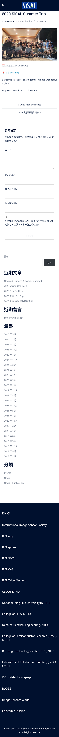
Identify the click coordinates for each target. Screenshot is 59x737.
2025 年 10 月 (11, 349)
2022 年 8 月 (10, 395)
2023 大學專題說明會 (28, 112)
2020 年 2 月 (10, 425)
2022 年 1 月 (10, 400)
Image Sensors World (16, 700)
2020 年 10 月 (11, 420)
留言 (8, 150)
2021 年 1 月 (10, 415)
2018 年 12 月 (11, 446)
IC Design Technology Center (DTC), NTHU (28, 651)
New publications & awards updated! (23, 280)
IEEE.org (7, 536)
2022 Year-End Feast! (30, 104)
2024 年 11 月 (11, 359)
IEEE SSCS (8, 558)
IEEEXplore (9, 547)
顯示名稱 (10, 175)
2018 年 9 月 (10, 451)
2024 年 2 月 (10, 364)
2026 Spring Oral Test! (15, 285)
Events (42, 21)
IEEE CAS (7, 569)
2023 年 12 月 (11, 374)
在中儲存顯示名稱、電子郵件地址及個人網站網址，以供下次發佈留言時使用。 (29, 222)
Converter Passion (13, 711)
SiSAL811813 (11, 21)
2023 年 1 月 (10, 385)
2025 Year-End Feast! (14, 291)
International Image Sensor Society (24, 525)
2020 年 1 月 (10, 430)
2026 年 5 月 (10, 334)
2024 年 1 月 (10, 370)
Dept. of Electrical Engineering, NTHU (25, 625)
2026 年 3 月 (10, 339)
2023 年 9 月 (10, 380)
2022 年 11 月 (11, 390)
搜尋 (6, 256)
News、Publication (14, 482)
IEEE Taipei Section (14, 580)
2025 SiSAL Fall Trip (14, 296)
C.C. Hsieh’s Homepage (16, 677)
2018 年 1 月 (10, 456)
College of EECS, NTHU (16, 614)
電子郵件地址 (12, 189)
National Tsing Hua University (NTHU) (26, 603)
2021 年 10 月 (11, 405)
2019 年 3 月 (10, 441)
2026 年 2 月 (10, 344)
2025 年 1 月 (10, 354)
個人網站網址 (11, 203)
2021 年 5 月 (10, 410)
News (7, 477)
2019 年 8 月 (10, 436)
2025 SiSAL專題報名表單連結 (18, 301)
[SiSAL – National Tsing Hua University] (29, 5)
